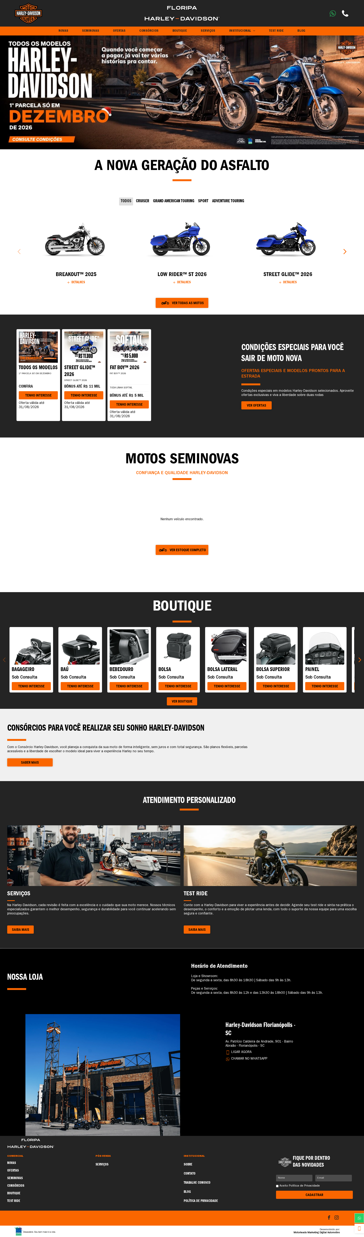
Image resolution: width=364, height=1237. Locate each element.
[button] (4, 92)
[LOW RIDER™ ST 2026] (182, 238)
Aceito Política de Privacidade (299, 1185)
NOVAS (11, 1163)
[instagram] (336, 1218)
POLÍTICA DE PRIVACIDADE (201, 1201)
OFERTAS (13, 1171)
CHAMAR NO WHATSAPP (249, 1059)
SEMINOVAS (15, 1178)
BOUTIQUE (13, 1193)
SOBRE (188, 1165)
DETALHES (78, 282)
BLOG (187, 1192)
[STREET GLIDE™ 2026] (288, 238)
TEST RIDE (13, 1201)
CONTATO (189, 1174)
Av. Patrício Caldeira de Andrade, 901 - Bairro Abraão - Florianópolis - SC (259, 1044)
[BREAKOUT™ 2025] (76, 238)
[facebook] (329, 1218)
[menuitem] (63, 31)
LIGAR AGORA (241, 1052)
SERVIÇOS (102, 1165)
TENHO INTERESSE (38, 395)
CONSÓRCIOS (15, 1186)
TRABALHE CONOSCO (197, 1183)
